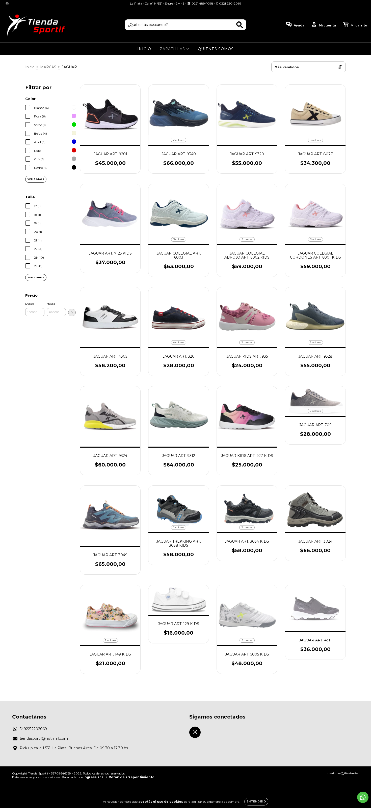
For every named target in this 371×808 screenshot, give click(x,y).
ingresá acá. (94, 777)
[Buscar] (240, 25)
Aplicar (72, 312)
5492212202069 (33, 729)
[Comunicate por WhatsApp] (362, 797)
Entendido (256, 801)
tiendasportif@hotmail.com (44, 738)
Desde (29, 303)
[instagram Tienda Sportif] (7, 3)
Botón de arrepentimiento (131, 777)
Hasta (51, 303)
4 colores (178, 342)
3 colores (315, 140)
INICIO (144, 49)
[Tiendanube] (343, 773)
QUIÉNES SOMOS (216, 49)
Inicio (30, 67)
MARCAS (48, 67)
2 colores (178, 140)
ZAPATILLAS (173, 49)
